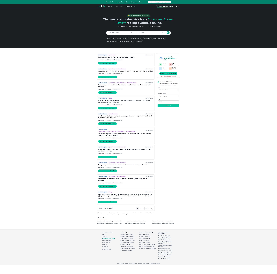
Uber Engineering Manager (164, 254)
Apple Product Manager (164, 239)
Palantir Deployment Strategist (127, 248)
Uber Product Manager (163, 256)
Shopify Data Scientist (144, 238)
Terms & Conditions (138, 263)
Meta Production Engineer (126, 246)
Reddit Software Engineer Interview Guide (135, 223)
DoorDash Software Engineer (127, 236)
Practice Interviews (106, 240)
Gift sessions (105, 246)
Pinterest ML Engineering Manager (147, 248)
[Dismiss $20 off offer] (275, 2)
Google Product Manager (164, 237)
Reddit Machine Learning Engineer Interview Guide (109, 223)
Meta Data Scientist (144, 234)
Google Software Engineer (126, 234)
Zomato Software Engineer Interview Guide (135, 221)
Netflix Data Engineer (144, 242)
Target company (162, 93)
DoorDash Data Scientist (145, 236)
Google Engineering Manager (165, 250)
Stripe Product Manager (164, 258)
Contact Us (104, 236)
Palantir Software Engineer (126, 238)
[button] (111, 38)
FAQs (103, 234)
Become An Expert (108, 238)
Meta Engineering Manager (164, 248)
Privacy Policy (146, 263)
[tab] (102, 218)
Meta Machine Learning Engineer (147, 244)
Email (159, 99)
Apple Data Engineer (144, 240)
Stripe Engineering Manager (165, 252)
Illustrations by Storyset (154, 263)
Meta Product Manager (164, 235)
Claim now (159, 2)
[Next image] (178, 65)
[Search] (168, 32)
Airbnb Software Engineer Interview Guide (162, 221)
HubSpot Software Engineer (127, 242)
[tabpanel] (138, 222)
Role (159, 87)
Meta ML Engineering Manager (146, 246)
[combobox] (121, 32)
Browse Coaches (130, 6)
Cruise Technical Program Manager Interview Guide (109, 221)
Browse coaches (106, 242)
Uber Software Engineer (126, 250)
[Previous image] (158, 65)
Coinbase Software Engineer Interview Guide (163, 223)
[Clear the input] (131, 32)
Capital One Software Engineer (127, 240)
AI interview (104, 244)
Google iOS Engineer (125, 244)
